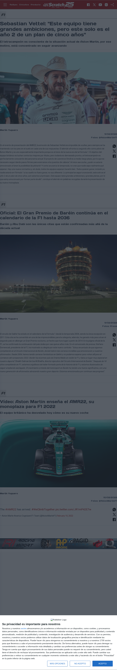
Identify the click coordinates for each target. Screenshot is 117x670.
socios (24, 628)
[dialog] (58, 642)
